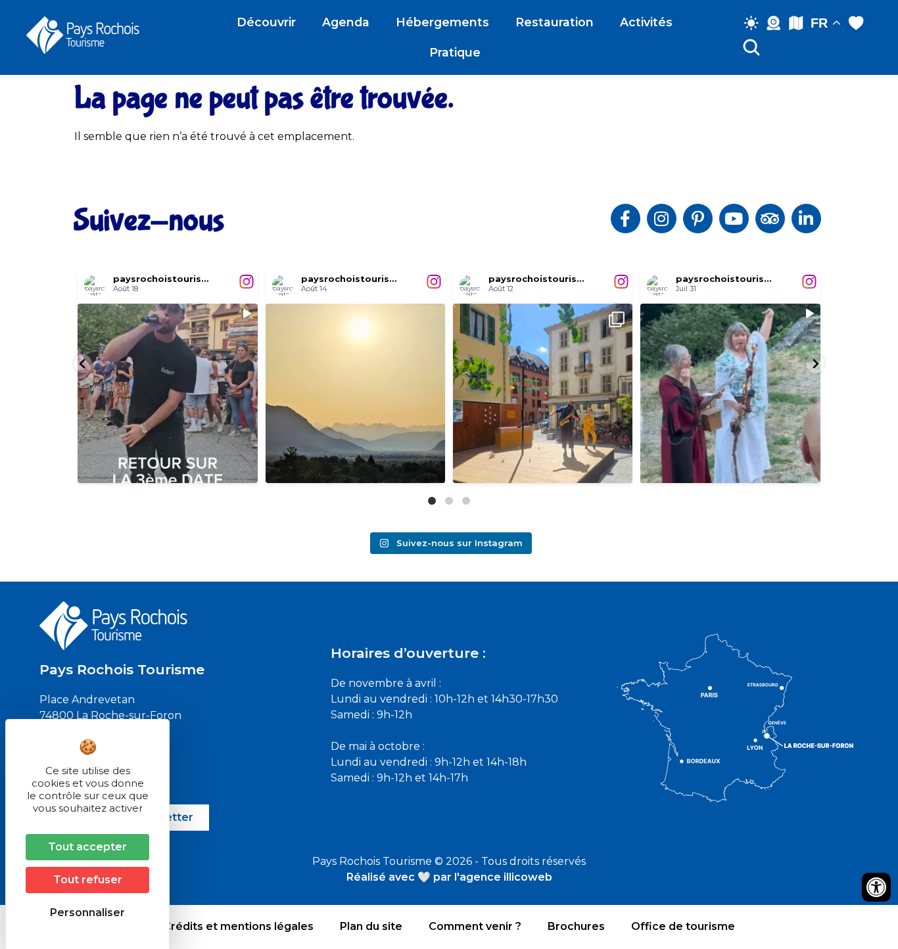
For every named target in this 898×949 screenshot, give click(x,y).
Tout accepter (87, 847)
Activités (646, 22)
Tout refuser (87, 879)
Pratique (455, 52)
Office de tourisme (683, 926)
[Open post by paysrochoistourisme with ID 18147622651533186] (167, 393)
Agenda (345, 22)
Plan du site (371, 926)
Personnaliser (87, 912)
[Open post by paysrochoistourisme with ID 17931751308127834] (542, 393)
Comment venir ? (475, 926)
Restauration (554, 22)
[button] (83, 363)
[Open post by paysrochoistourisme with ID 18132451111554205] (730, 393)
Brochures (576, 926)
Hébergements (442, 22)
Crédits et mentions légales (238, 926)
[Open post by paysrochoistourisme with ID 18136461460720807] (355, 393)
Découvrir (266, 22)
